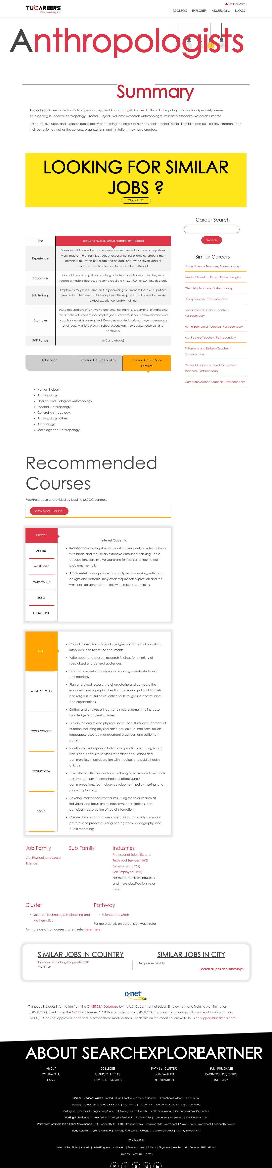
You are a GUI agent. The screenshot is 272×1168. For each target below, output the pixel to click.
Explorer (199, 11)
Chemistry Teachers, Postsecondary (208, 288)
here (116, 889)
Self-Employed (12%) (127, 872)
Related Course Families (98, 360)
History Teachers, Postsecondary (206, 299)
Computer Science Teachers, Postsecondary (215, 382)
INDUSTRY (221, 1080)
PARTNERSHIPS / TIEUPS (221, 1074)
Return (137, 1154)
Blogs (240, 11)
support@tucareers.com (218, 1018)
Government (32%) (126, 866)
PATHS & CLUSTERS (164, 1068)
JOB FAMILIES (164, 1074)
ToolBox (180, 11)
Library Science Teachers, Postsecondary (212, 266)
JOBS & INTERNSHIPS (107, 1080)
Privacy (124, 1154)
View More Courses (49, 511)
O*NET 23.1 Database (102, 1006)
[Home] (43, 10)
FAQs (51, 1080)
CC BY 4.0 (79, 1012)
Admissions (221, 11)
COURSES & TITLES (107, 1074)
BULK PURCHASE (221, 1068)
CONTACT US (50, 1074)
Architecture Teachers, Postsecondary (210, 337)
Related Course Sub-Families (147, 363)
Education (49, 360)
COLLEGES (107, 1068)
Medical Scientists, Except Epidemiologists (213, 277)
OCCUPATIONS (164, 1080)
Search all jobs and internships (222, 969)
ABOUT (51, 1068)
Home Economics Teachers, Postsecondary (214, 326)
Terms (148, 1154)
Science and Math (115, 915)
